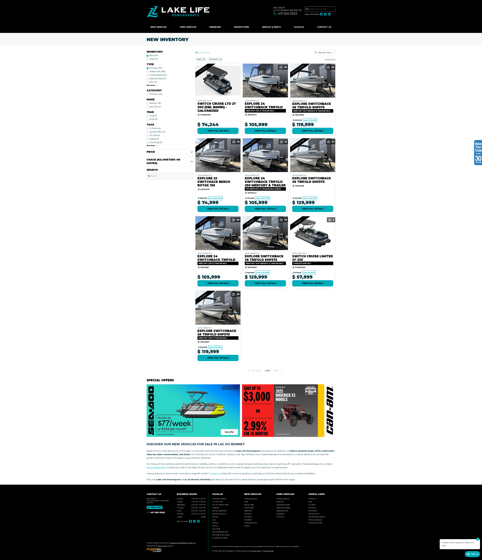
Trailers (246, 526)
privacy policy (256, 551)
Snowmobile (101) (158, 75)
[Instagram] (325, 14)
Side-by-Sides (249, 505)
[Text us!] (472, 554)
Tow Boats (248, 520)
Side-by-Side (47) (157, 78)
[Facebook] (321, 14)
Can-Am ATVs (217, 502)
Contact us (214, 473)
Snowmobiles (249, 508)
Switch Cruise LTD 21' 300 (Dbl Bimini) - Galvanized (216, 107)
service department (156, 467)
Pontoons (247, 514)
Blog (310, 502)
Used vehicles (188, 27)
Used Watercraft (282, 511)
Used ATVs (280, 502)
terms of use (269, 551)
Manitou (215, 523)
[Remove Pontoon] (220, 59)
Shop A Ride (162, 546)
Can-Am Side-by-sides (220, 505)
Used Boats (280, 514)
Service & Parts (271, 27)
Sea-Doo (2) (155, 106)
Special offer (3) (157, 132)
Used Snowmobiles (283, 508)
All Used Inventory (282, 499)
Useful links (316, 494)
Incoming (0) (155, 142)
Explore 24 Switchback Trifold (264, 105)
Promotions (241, 27)
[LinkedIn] (329, 14)
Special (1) (154, 139)
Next (276, 370)
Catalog (299, 27)
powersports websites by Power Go (182, 543)
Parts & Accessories (315, 520)
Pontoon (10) (155, 68)
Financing (215, 27)
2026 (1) (153, 116)
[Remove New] (204, 59)
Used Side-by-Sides (283, 505)
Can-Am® (216, 529)
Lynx (214, 520)
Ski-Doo (215, 517)
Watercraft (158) (157, 71)
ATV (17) (153, 82)
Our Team (312, 505)
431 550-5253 (287, 13)
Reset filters (330, 59)
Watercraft (248, 511)
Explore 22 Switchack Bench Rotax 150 (213, 182)
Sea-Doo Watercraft (219, 511)
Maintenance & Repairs (316, 517)
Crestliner (215, 508)
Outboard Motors (250, 523)
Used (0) (153, 59)
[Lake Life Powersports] (178, 12)
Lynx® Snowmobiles (219, 538)
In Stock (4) (155, 128)
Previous (256, 370)
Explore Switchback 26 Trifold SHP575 (311, 105)
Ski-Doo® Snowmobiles (221, 535)
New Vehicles (159, 27)
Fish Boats (248, 517)
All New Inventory (250, 499)
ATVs (246, 502)
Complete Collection (219, 499)
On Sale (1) (154, 135)
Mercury (215, 526)
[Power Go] (171, 550)
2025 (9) (153, 119)
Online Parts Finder (315, 523)
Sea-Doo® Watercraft (220, 532)
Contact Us (324, 27)
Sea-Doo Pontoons (219, 514)
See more (151, 85)
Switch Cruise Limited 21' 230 (312, 258)
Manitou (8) (155, 103)
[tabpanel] (191, 508)
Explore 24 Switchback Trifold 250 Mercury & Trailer (265, 182)
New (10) (153, 55)
